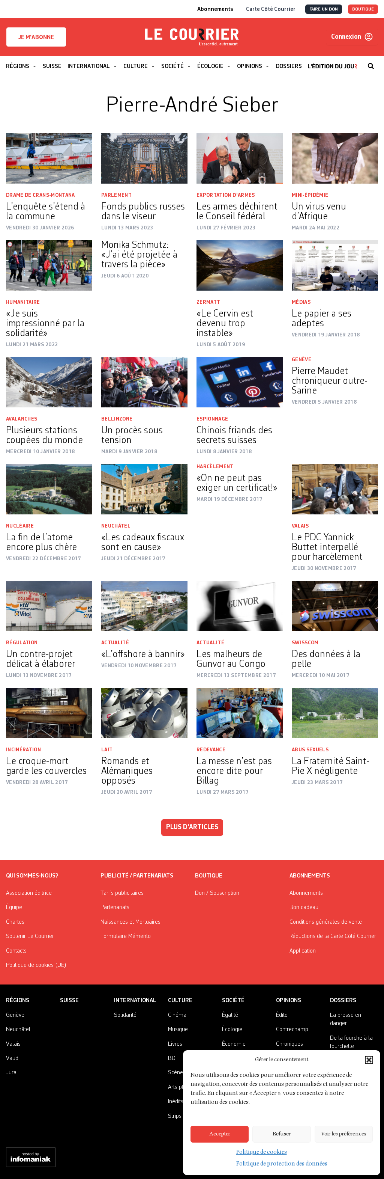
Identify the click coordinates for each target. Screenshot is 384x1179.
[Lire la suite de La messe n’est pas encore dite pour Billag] (239, 713)
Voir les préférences (343, 1134)
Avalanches (22, 419)
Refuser (282, 1134)
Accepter (219, 1134)
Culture (180, 1001)
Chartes (15, 922)
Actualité (115, 642)
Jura (11, 1073)
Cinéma (177, 1015)
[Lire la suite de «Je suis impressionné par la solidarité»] (49, 265)
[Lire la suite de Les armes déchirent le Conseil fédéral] (239, 158)
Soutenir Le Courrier (30, 936)
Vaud (12, 1058)
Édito (282, 1015)
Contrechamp (292, 1030)
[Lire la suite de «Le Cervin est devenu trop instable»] (239, 265)
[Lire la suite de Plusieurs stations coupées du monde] (49, 382)
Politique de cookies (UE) (36, 965)
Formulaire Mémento (125, 936)
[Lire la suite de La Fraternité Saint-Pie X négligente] (335, 713)
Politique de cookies (261, 1153)
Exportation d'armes (225, 195)
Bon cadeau (304, 908)
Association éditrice (29, 893)
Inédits (175, 1102)
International (135, 1001)
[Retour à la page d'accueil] (192, 37)
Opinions (288, 1001)
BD (172, 1058)
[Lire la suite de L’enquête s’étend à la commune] (49, 158)
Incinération (23, 749)
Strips (175, 1116)
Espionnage (212, 419)
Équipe (14, 908)
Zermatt (208, 302)
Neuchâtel (115, 526)
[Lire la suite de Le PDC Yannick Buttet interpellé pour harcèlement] (335, 489)
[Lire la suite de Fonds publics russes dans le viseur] (144, 158)
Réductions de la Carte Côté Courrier (333, 936)
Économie (234, 1044)
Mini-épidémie (310, 195)
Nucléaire (20, 526)
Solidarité (125, 1015)
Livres (175, 1044)
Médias (301, 302)
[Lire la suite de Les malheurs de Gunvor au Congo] (239, 606)
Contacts (16, 951)
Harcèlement (215, 466)
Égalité (230, 1015)
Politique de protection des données (281, 1164)
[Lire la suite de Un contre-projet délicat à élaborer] (49, 606)
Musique (178, 1030)
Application (303, 951)
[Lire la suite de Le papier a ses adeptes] (335, 265)
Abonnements (306, 893)
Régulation (22, 642)
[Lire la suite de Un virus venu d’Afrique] (335, 158)
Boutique (208, 876)
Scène (175, 1073)
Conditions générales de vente (326, 922)
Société (233, 1001)
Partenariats (114, 908)
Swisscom (305, 642)
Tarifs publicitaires (122, 893)
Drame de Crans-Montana (40, 195)
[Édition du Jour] (332, 62)
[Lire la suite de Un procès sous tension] (144, 382)
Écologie (232, 1030)
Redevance (210, 749)
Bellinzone (117, 419)
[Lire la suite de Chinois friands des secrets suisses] (239, 382)
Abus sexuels (310, 749)
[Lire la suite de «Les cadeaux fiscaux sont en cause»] (144, 489)
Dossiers (343, 1001)
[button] (369, 1060)
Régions (17, 1001)
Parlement (116, 195)
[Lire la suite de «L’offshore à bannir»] (144, 606)
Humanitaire (23, 302)
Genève (301, 359)
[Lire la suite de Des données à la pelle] (335, 606)
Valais (300, 526)
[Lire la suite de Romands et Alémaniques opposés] (144, 713)
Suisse (69, 1001)
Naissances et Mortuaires (130, 922)
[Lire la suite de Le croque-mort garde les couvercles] (49, 713)
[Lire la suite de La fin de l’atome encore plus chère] (49, 489)
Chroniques (289, 1044)
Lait (106, 749)
